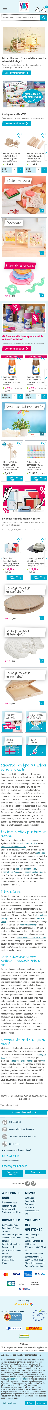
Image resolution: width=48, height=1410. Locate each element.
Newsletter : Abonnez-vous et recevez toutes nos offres (24, 1097)
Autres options (9, 1403)
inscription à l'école (11, 872)
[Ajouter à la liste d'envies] (19, 135)
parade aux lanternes (34, 872)
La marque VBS (8, 1209)
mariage (19, 869)
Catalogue (29, 1198)
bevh (22, 1311)
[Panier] (44, 9)
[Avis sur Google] (24, 1302)
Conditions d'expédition (12, 1234)
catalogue (40, 853)
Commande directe (10, 1225)
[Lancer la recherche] (43, 17)
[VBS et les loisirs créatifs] (24, 6)
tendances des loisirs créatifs (13, 846)
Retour (5, 1253)
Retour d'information (34, 1266)
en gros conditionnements (20, 1061)
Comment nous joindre (35, 1260)
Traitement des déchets (12, 1212)
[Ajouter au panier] (20, 170)
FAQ (27, 1214)
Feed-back (35, 1172)
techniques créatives (29, 843)
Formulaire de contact (13, 1173)
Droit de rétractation (11, 1244)
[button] (4, 152)
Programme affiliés (10, 1206)
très (43, 1061)
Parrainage (30, 1204)
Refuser (30, 1403)
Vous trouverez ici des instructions (31, 937)
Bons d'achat (30, 1201)
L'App (4, 1263)
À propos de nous (9, 1202)
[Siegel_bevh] (12, 1317)
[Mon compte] (37, 9)
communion (31, 869)
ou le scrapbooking (28, 924)
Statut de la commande (35, 1263)
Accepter (41, 1403)
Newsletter (29, 1207)
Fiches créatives (32, 1210)
